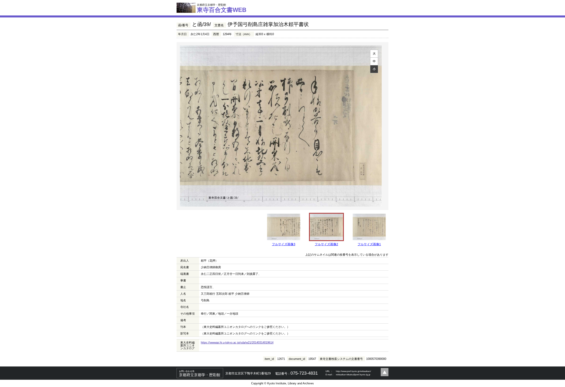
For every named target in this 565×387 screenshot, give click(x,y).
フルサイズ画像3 (283, 244)
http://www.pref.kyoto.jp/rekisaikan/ (353, 371)
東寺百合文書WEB (222, 8)
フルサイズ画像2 (326, 244)
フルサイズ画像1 (369, 244)
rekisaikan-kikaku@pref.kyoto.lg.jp (353, 374)
